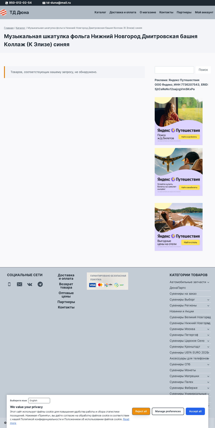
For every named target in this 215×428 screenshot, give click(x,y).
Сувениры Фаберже (184, 387)
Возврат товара (66, 285)
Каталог (100, 12)
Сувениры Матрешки (184, 376)
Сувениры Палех (181, 382)
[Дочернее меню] (208, 282)
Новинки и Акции (182, 311)
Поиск (203, 69)
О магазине (148, 12)
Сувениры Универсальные (188, 393)
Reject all (141, 411)
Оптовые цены (66, 294)
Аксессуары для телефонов (189, 358)
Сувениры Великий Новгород (190, 317)
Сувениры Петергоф (184, 335)
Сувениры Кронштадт (185, 346)
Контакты (166, 12)
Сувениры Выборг (182, 299)
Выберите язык (18, 400)
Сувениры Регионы (183, 305)
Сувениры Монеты (183, 370)
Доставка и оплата (123, 12)
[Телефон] (9, 284)
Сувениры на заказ (183, 293)
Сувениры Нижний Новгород (190, 323)
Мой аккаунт (204, 12)
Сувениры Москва (182, 329)
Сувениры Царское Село (187, 340)
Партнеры (184, 12)
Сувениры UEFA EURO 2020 (189, 352)
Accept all (195, 411)
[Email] (19, 284)
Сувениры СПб (180, 364)
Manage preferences (168, 411)
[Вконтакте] (30, 284)
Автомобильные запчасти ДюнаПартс (188, 284)
